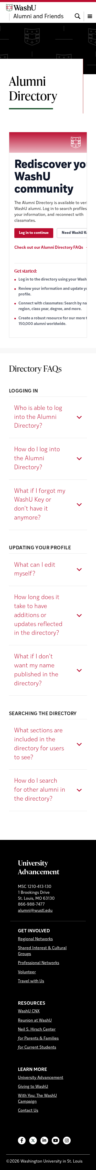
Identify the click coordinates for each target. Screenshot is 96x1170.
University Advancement (38, 867)
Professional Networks (38, 963)
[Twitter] (33, 1140)
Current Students (37, 1048)
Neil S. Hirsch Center (37, 1030)
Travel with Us (31, 981)
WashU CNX (29, 1011)
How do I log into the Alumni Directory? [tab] (37, 459)
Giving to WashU (33, 1087)
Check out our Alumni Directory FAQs (49, 248)
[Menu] (90, 12)
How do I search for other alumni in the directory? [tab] (39, 790)
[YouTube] (55, 1140)
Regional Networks (35, 939)
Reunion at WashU (35, 1021)
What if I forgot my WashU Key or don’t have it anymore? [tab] (39, 504)
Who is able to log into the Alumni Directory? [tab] (38, 417)
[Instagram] (67, 1140)
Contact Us (28, 1111)
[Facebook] (22, 1140)
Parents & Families (38, 1039)
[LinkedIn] (44, 1140)
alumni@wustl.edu (35, 911)
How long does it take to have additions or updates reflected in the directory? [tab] (38, 615)
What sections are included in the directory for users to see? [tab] (39, 744)
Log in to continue (34, 233)
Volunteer (27, 972)
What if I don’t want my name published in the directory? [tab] (36, 670)
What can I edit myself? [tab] (34, 569)
